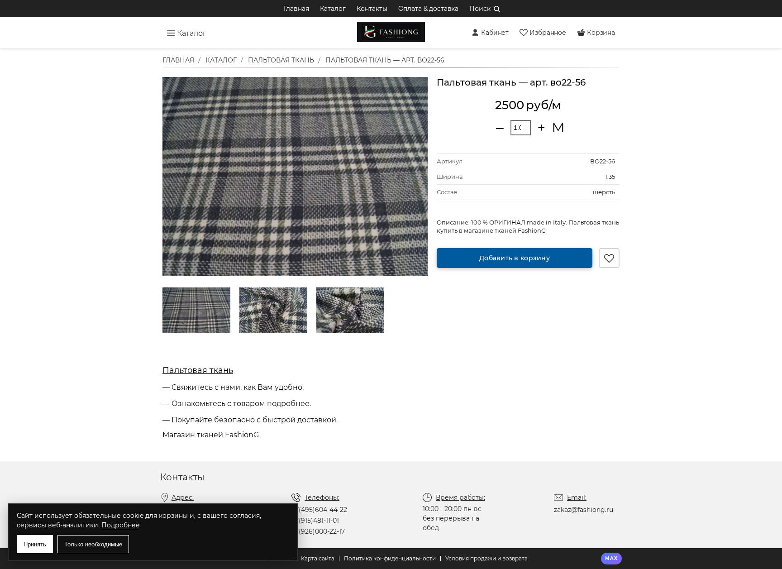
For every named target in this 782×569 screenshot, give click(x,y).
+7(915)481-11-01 (315, 520)
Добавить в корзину (514, 258)
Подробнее (120, 525)
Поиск (479, 9)
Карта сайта (317, 558)
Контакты (372, 9)
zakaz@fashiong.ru (583, 510)
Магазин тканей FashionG (210, 434)
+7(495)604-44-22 (319, 510)
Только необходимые (93, 544)
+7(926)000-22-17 (318, 531)
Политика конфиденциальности (390, 558)
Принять (35, 544)
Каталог (333, 9)
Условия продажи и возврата (486, 558)
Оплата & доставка (428, 9)
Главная (296, 9)
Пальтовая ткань (197, 370)
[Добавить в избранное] (609, 258)
